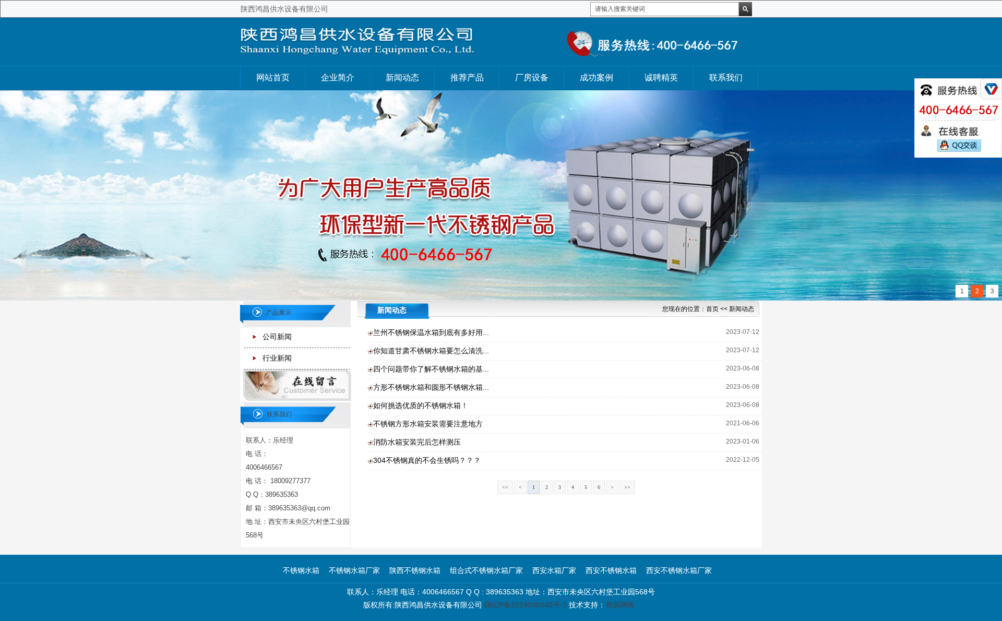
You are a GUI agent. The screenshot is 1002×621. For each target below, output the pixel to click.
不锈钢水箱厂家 (354, 570)
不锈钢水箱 (301, 570)
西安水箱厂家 (554, 570)
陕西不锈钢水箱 (414, 570)
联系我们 (279, 414)
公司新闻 (277, 336)
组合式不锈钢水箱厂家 (486, 570)
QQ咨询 (957, 145)
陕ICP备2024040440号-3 (525, 605)
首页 (712, 309)
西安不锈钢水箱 (611, 570)
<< (505, 487)
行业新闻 (277, 358)
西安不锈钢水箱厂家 (679, 570)
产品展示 (278, 312)
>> (627, 487)
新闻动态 (741, 309)
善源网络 (620, 605)
